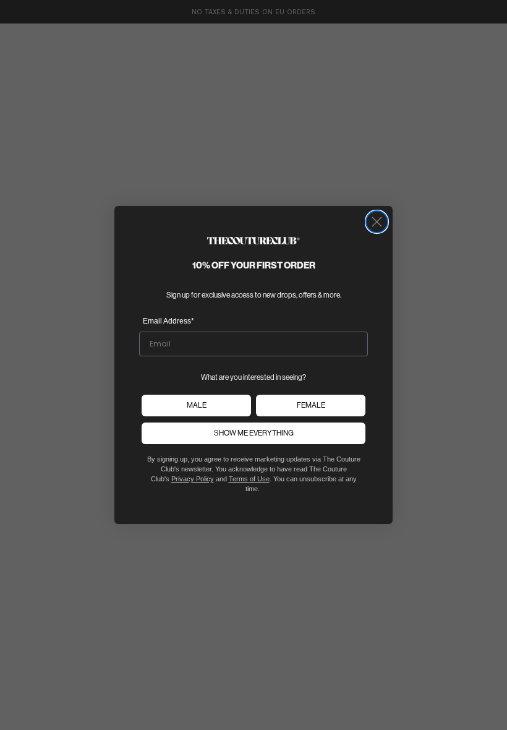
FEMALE (311, 405)
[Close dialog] (377, 222)
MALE (197, 405)
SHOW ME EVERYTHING (254, 433)
